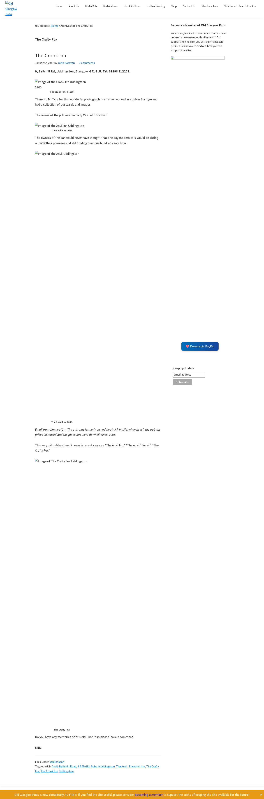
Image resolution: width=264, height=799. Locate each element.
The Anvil (122, 766)
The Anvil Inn (137, 766)
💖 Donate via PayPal (200, 346)
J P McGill (84, 766)
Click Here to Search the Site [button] (240, 6)
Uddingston (57, 761)
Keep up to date (183, 368)
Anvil (55, 766)
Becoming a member (149, 795)
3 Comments (87, 63)
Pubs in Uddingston (103, 766)
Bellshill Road (67, 766)
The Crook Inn (50, 55)
